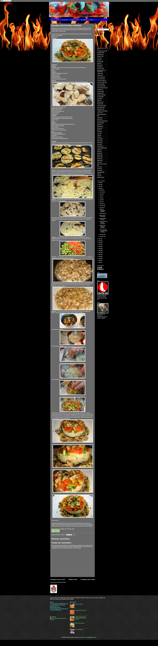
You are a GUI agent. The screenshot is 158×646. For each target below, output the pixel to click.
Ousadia (57, 19)
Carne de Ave (100, 78)
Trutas (98, 166)
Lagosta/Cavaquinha (101, 114)
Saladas (99, 160)
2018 (100, 246)
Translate (102, 32)
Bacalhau (58, 534)
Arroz (98, 58)
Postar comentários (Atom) (60, 582)
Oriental (99, 131)
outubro (101, 207)
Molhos (98, 128)
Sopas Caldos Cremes (102, 163)
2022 (100, 254)
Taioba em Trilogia (79, 604)
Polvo (98, 144)
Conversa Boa (100, 94)
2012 (100, 186)
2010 (100, 182)
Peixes (98, 138)
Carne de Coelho (100, 80)
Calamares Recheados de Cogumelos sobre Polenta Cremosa (80, 618)
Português (99, 146)
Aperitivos (99, 56)
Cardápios (72, 19)
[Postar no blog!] (68, 534)
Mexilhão (99, 126)
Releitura (99, 156)
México (98, 124)
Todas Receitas (64, 19)
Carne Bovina (100, 77)
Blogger (94, 637)
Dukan (98, 100)
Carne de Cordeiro (101, 82)
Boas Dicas (99, 68)
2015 (100, 240)
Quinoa (98, 151)
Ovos (98, 133)
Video (98, 173)
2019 (100, 248)
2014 (100, 238)
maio (101, 197)
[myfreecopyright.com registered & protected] (59, 619)
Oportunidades (84, 19)
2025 (100, 260)
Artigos (98, 59)
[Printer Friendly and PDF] (55, 531)
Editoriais (99, 102)
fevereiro (102, 192)
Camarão (99, 75)
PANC (98, 137)
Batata (98, 63)
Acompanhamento (101, 50)
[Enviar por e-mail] (66, 534)
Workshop (99, 177)
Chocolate (99, 89)
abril (101, 195)
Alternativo (99, 54)
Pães (98, 135)
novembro (102, 234)
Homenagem (100, 107)
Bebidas (99, 65)
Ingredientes (100, 109)
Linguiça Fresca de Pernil (80, 610)
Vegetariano (99, 172)
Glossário (91, 19)
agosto (101, 203)
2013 (100, 188)
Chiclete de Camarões (79, 623)
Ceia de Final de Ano (101, 87)
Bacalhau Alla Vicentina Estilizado (102, 226)
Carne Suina (100, 84)
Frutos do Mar (100, 105)
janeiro (101, 190)
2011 (100, 184)
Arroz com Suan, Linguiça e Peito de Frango (103, 230)
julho (101, 201)
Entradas (99, 103)
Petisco (98, 140)
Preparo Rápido (100, 147)
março (101, 194)
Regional (99, 155)
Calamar (99, 73)
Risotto (98, 158)
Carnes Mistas (100, 85)
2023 (100, 256)
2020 (100, 250)
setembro (102, 205)
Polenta (98, 142)
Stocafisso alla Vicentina (102, 219)
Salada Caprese (102, 213)
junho (101, 199)
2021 (100, 252)
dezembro (102, 236)
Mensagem (99, 122)
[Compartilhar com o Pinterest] (71, 534)
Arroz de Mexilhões (79, 629)
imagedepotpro (83, 637)
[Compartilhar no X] (69, 534)
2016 (100, 242)
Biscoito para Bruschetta (102, 216)
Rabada (98, 153)
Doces (98, 98)
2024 (100, 258)
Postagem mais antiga (88, 579)
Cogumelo (99, 93)
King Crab (99, 112)
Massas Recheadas (101, 121)
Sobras (98, 162)
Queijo (98, 149)
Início (53, 19)
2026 (100, 262)
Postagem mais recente (57, 579)
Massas (98, 119)
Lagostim (99, 117)
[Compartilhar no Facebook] (70, 534)
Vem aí (77, 19)
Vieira (98, 175)
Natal (98, 129)
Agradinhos (99, 52)
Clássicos (63, 534)
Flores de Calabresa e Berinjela (102, 210)
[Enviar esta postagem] (74, 534)
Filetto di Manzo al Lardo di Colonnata (103, 222)
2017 (100, 244)
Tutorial (98, 168)
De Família (99, 96)
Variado (98, 170)
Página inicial (73, 579)
